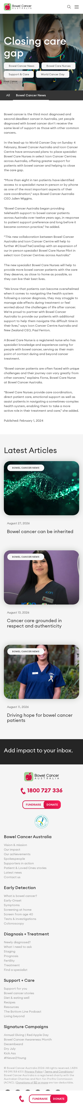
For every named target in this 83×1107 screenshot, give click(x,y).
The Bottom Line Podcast (22, 1011)
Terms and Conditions (58, 1071)
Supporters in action (19, 863)
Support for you (15, 988)
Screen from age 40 (18, 914)
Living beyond (14, 1016)
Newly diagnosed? (17, 942)
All (8, 95)
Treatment (12, 965)
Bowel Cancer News (21, 66)
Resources (11, 1007)
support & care (19, 74)
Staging (9, 951)
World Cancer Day (52, 74)
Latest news (13, 872)
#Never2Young (15, 1058)
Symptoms (12, 905)
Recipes (9, 1002)
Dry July (10, 1049)
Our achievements (17, 854)
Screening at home (17, 909)
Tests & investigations (20, 919)
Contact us (12, 877)
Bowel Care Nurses (58, 66)
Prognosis (11, 956)
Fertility (9, 960)
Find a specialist (15, 970)
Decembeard (13, 1044)
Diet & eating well (16, 998)
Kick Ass (10, 1053)
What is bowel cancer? (20, 896)
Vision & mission (15, 845)
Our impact (12, 849)
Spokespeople (14, 859)
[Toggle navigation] (76, 6)
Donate (58, 1098)
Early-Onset (12, 900)
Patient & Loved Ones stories (25, 868)
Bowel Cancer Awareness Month (28, 1039)
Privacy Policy (34, 1071)
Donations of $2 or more (32, 1082)
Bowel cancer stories (19, 993)
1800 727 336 (44, 790)
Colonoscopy (14, 923)
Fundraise (40, 1098)
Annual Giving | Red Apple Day (26, 1035)
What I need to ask (18, 947)
